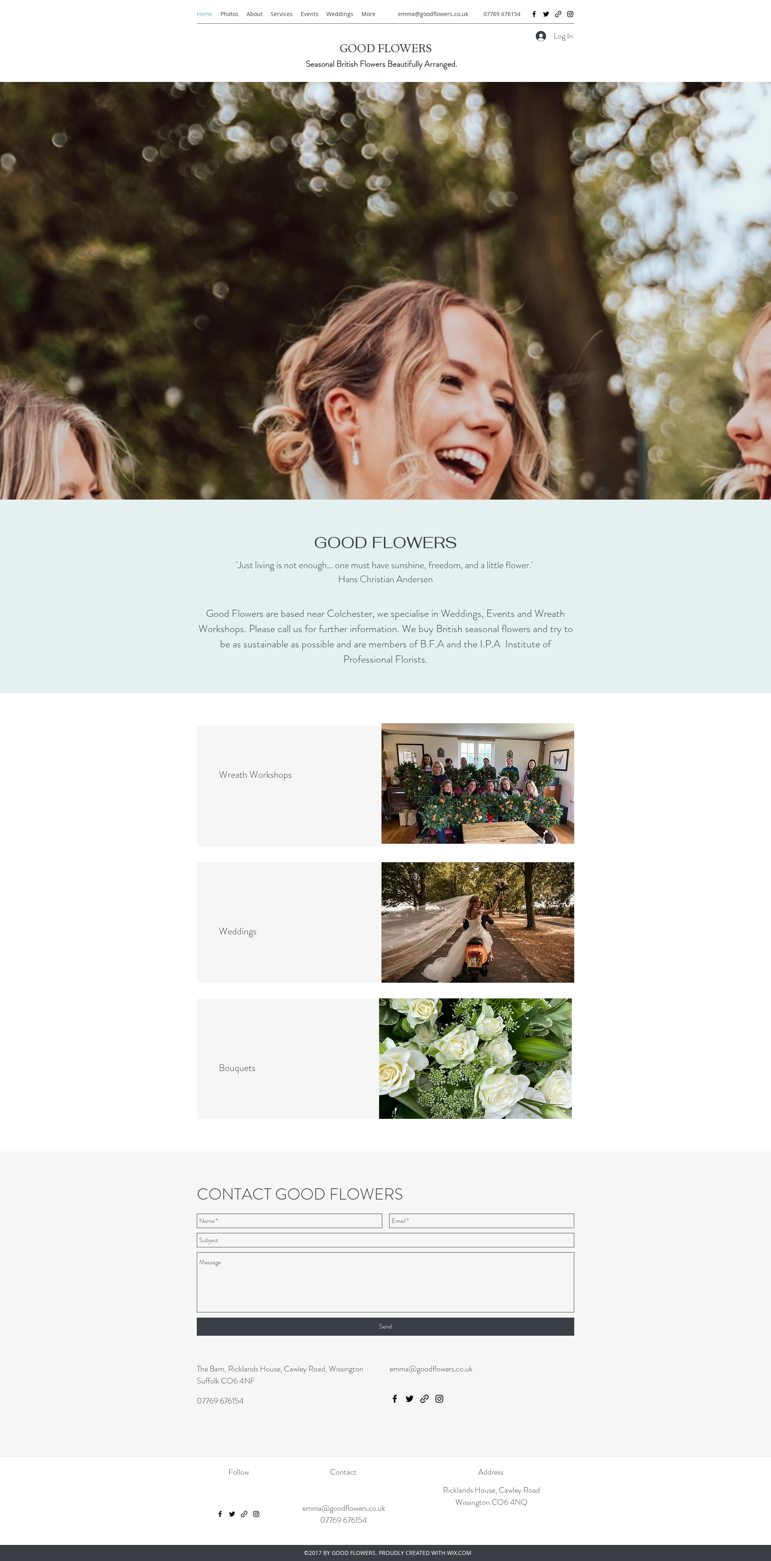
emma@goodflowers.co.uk (433, 14)
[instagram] (570, 14)
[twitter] (546, 14)
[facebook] (534, 14)
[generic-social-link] (558, 14)
